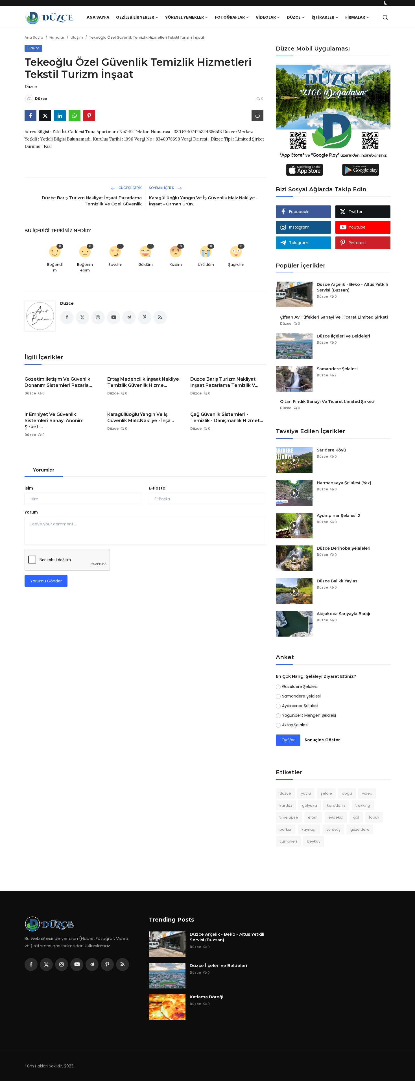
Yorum (31, 512)
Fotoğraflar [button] (230, 17)
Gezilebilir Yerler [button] (135, 17)
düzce (285, 793)
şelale (326, 793)
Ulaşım (77, 37)
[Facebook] (31, 964)
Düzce (67, 303)
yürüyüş (333, 829)
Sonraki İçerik (162, 187)
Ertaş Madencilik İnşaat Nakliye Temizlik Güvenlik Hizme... (143, 382)
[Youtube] (76, 964)
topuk (374, 817)
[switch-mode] (386, 3)
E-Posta (157, 488)
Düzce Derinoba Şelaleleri (343, 548)
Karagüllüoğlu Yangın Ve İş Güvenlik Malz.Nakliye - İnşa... (140, 417)
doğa (347, 793)
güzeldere (360, 829)
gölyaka (309, 805)
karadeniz (336, 805)
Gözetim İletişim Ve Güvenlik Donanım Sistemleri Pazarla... (58, 382)
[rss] (122, 964)
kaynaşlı (309, 829)
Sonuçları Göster (322, 740)
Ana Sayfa (98, 17)
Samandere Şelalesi (337, 368)
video (367, 793)
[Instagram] (61, 964)
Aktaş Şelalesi (295, 725)
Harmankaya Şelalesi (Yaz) (344, 482)
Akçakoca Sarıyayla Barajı (343, 613)
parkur (285, 829)
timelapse (288, 817)
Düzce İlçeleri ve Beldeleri (343, 336)
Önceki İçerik (130, 187)
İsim (29, 488)
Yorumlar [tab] (43, 470)
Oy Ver (288, 740)
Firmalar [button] (355, 17)
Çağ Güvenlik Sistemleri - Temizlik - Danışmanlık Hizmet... (226, 417)
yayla (306, 793)
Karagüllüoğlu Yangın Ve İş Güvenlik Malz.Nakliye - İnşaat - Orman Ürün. (203, 201)
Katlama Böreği (206, 996)
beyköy (313, 841)
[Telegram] (92, 964)
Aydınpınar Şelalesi (300, 706)
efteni (313, 817)
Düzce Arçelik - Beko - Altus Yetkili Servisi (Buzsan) (352, 287)
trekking (362, 805)
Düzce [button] (294, 17)
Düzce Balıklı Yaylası (338, 581)
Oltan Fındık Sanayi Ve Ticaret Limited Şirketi (327, 401)
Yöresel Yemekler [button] (184, 17)
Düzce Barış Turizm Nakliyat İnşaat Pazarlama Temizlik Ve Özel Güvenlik (92, 201)
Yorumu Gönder (46, 581)
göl (356, 817)
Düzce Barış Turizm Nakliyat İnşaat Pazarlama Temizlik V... (224, 382)
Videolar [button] (266, 17)
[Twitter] (46, 964)
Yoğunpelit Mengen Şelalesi (309, 715)
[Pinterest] (107, 964)
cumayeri (288, 841)
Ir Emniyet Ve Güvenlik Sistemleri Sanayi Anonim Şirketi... (54, 420)
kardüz (285, 805)
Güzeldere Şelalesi (300, 686)
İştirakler (323, 17)
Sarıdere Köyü (331, 450)
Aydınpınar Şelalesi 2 (338, 515)
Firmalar (56, 37)
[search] (385, 17)
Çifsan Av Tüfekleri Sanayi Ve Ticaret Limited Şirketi (334, 317)
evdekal (335, 817)
